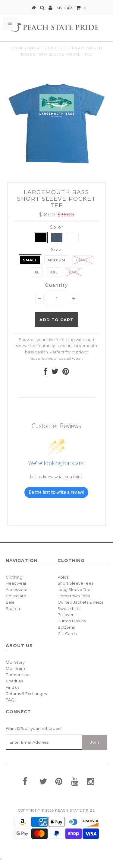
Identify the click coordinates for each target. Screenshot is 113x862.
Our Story (15, 662)
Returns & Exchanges (26, 693)
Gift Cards (67, 633)
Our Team (15, 668)
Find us (12, 687)
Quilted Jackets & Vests (80, 602)
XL (36, 272)
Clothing (14, 577)
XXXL (73, 272)
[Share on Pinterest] (65, 372)
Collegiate (16, 595)
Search (13, 608)
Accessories (17, 589)
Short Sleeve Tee (48, 48)
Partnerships (18, 674)
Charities (14, 680)
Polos (63, 577)
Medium (56, 259)
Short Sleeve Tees (75, 583)
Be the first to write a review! (56, 492)
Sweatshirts (69, 608)
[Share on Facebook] (45, 372)
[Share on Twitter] (54, 372)
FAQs (11, 699)
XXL (54, 272)
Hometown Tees (74, 595)
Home (17, 48)
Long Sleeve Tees (75, 589)
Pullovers (66, 614)
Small (30, 259)
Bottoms (66, 627)
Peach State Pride (75, 810)
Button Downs (72, 620)
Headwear (16, 583)
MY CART (71, 7)
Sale (10, 602)
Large (83, 259)
